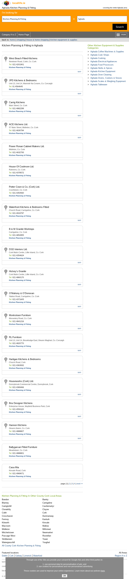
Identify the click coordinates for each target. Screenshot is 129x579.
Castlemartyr (48, 506)
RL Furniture (15, 337)
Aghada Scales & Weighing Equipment (108, 81)
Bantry (45, 499)
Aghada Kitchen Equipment (102, 71)
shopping (21, 40)
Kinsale (45, 522)
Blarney (5, 503)
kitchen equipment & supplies (63, 40)
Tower (45, 539)
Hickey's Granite (17, 271)
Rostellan (46, 536)
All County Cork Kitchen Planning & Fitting (21, 545)
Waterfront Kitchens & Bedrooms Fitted (29, 207)
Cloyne (45, 509)
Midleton (6, 529)
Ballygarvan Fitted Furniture (23, 447)
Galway (18, 556)
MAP (79, 72)
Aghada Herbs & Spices (101, 68)
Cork (44, 512)
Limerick (27, 556)
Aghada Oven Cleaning (100, 74)
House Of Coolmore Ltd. (21, 166)
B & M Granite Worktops (21, 229)
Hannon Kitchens (18, 425)
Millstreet (46, 529)
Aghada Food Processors (102, 65)
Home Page (23, 34)
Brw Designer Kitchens (21, 403)
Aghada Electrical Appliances (103, 61)
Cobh (4, 512)
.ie (18, 3)
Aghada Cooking (97, 58)
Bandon (5, 499)
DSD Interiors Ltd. (18, 249)
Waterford (37, 556)
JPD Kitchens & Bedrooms (23, 80)
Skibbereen (7, 539)
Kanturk (46, 519)
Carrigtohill (6, 506)
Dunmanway (48, 516)
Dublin (5, 556)
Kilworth (5, 522)
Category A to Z (9, 34)
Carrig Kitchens (17, 102)
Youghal (46, 542)
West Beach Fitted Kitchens (23, 58)
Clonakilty (6, 509)
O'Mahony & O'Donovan (21, 293)
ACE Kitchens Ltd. (18, 124)
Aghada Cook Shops (99, 55)
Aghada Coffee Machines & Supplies (107, 51)
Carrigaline (47, 503)
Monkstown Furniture (20, 315)
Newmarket (47, 532)
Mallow (45, 526)
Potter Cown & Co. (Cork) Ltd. (24, 186)
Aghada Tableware (98, 84)
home (12, 40)
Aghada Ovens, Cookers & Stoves (106, 78)
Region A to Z (121, 556)
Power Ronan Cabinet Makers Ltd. (26, 146)
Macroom (6, 526)
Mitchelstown (8, 532)
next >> (80, 484)
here (103, 571)
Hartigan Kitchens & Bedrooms (25, 359)
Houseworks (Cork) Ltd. (21, 381)
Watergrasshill (8, 542)
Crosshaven (7, 516)
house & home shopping (38, 40)
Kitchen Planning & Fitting (20, 67)
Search (120, 27)
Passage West (8, 536)
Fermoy (5, 519)
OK (64, 576)
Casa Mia (14, 467)
